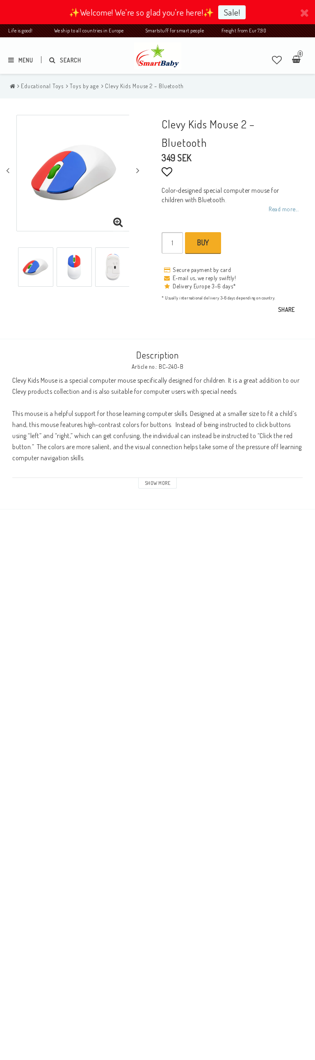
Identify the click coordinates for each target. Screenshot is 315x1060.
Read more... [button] (284, 208)
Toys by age (84, 85)
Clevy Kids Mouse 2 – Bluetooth (144, 85)
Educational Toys (42, 85)
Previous (7, 170)
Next (137, 170)
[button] (277, 60)
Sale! (232, 12)
